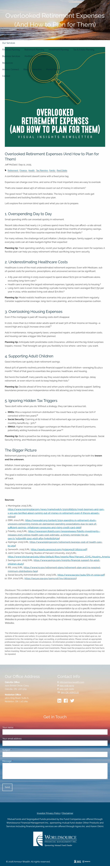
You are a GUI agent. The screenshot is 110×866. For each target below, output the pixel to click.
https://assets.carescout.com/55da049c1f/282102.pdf (59, 549)
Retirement (13, 170)
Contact (6, 76)
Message (17, 761)
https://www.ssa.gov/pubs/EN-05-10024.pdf (81, 574)
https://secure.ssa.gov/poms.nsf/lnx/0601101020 (50, 578)
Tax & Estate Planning (83, 49)
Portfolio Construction (35, 56)
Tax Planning (42, 170)
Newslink (37, 69)
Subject (16, 750)
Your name (18, 727)
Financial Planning (11, 49)
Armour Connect (10, 69)
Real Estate (62, 170)
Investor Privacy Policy (49, 813)
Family (52, 170)
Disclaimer (67, 813)
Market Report (53, 69)
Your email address (22, 738)
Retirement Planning (34, 49)
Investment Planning (59, 49)
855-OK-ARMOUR (70, 692)
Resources (7, 63)
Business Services (11, 56)
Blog (25, 69)
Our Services (8, 43)
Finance (23, 170)
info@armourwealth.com (72, 682)
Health (31, 170)
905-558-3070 (67, 685)
